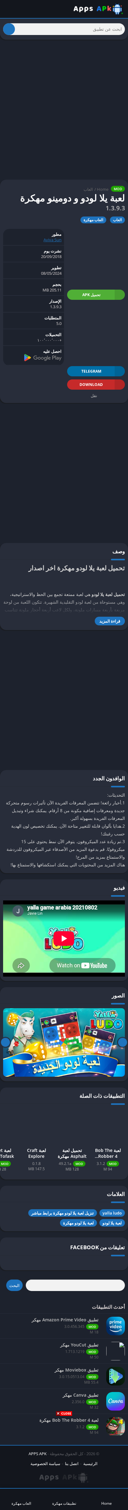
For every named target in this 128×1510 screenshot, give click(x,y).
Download (91, 384)
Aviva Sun (52, 240)
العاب (88, 189)
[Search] (9, 29)
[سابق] (122, 1042)
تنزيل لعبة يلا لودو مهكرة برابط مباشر (62, 1213)
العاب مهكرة (93, 219)
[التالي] (5, 1042)
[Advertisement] (64, 1462)
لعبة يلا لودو (112, 1223)
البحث (14, 1285)
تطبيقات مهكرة (64, 1503)
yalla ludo (112, 1213)
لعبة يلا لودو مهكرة (78, 1223)
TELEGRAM (91, 371)
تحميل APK (91, 294)
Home (102, 189)
